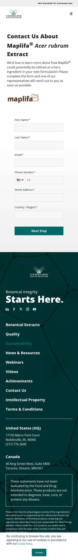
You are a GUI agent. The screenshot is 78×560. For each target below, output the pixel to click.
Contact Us (16, 390)
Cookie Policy (25, 543)
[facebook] (14, 309)
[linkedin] (7, 309)
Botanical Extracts (23, 324)
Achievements (19, 381)
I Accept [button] (39, 552)
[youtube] (34, 309)
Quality (13, 334)
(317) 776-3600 (16, 444)
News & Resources (23, 352)
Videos (12, 371)
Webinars (14, 362)
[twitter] (20, 309)
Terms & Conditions (24, 409)
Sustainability (19, 343)
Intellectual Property (25, 399)
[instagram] (27, 309)
